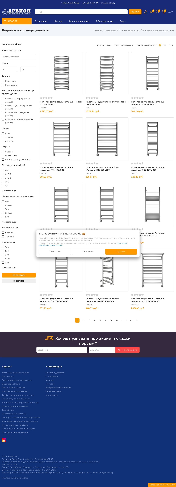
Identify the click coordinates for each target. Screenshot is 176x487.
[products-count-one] (165, 45)
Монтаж (50, 380)
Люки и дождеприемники (15, 406)
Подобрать (18, 275)
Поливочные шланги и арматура (19, 429)
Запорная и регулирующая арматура (21, 402)
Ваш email (95, 350)
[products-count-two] (160, 45)
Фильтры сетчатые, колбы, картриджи (21, 417)
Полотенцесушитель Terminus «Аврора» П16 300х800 (147, 103)
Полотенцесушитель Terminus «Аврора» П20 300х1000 (147, 168)
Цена (5, 63)
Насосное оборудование (15, 391)
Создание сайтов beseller (162, 485)
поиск (40, 12)
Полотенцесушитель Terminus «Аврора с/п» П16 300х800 (56, 299)
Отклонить (55, 252)
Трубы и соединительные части (18, 395)
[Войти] (145, 12)
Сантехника (110, 30)
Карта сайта (52, 395)
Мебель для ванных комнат (16, 372)
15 (125, 320)
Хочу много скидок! (127, 350)
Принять (121, 252)
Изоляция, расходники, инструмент (20, 421)
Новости (50, 384)
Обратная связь (54, 391)
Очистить (19, 281)
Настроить (88, 252)
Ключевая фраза (11, 50)
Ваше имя (43, 350)
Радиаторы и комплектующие (17, 380)
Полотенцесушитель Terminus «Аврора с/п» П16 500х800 (147, 299)
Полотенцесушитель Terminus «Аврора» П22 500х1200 (147, 234)
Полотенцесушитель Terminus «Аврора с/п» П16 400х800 (102, 299)
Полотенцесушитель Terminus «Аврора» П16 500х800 (102, 168)
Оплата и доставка (55, 372)
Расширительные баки (14, 387)
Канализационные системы (16, 399)
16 (131, 320)
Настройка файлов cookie (15, 478)
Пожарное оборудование (15, 432)
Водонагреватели (11, 384)
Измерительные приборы (15, 425)
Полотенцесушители (129, 30)
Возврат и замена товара (59, 387)
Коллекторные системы (14, 414)
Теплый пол (8, 410)
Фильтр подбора (11, 44)
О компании (52, 376)
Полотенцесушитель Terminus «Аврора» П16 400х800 (56, 168)
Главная (98, 30)
